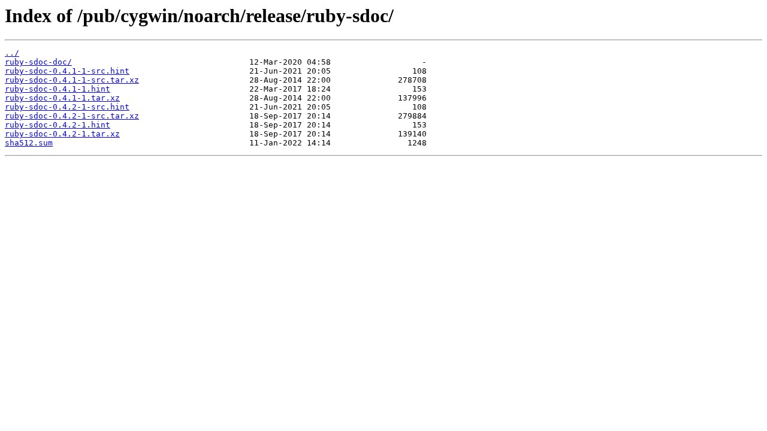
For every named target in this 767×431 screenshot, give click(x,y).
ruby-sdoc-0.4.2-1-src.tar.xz (72, 115)
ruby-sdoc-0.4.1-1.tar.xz (62, 97)
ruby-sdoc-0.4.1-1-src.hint (67, 70)
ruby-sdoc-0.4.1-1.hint (57, 88)
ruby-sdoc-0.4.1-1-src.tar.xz (72, 79)
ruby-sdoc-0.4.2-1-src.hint (67, 106)
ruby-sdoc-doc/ (38, 61)
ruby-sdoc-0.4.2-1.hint (57, 124)
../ (12, 52)
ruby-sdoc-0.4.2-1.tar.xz (62, 133)
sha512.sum (29, 142)
